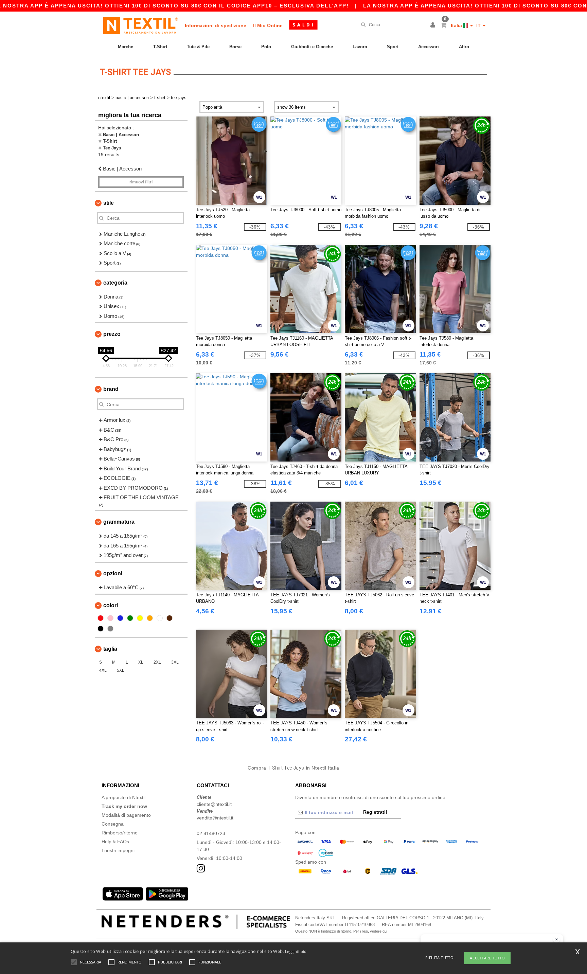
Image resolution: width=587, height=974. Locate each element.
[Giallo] (140, 618)
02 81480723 (211, 833)
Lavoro (360, 46)
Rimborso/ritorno (120, 832)
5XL (120, 670)
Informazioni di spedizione (215, 25)
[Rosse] (100, 618)
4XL (103, 670)
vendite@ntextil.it (215, 817)
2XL (157, 662)
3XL (175, 662)
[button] (433, 25)
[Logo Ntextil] (140, 25)
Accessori (428, 46)
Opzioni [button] (112, 573)
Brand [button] (111, 389)
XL (140, 662)
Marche (125, 46)
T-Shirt (160, 46)
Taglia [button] (110, 649)
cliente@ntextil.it (214, 804)
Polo (266, 46)
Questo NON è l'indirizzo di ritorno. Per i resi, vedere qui (341, 931)
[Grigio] (110, 629)
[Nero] (100, 629)
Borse (235, 46)
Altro (464, 46)
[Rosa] (110, 618)
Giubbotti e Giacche (312, 46)
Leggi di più (296, 951)
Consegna (113, 824)
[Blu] (120, 618)
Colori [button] (110, 605)
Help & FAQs (115, 841)
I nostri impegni (118, 850)
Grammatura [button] (119, 522)
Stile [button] (108, 203)
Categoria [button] (115, 283)
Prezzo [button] (112, 334)
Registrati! (375, 812)
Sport (392, 46)
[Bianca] (160, 618)
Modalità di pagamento (126, 815)
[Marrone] (169, 618)
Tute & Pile (198, 46)
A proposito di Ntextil (123, 797)
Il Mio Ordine (268, 25)
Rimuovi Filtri (141, 182)
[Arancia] (150, 618)
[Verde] (130, 618)
